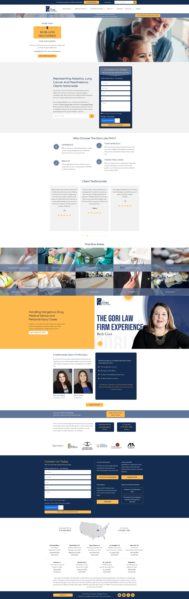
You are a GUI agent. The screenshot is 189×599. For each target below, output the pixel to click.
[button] (81, 235)
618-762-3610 (132, 572)
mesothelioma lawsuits (87, 104)
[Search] (135, 2)
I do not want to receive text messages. (112, 113)
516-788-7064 (134, 555)
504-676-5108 (94, 555)
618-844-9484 (82, 572)
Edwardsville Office (55, 552)
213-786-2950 (114, 555)
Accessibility (87, 596)
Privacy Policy (110, 116)
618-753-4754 (54, 555)
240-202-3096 (74, 555)
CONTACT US (128, 8)
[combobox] (123, 2)
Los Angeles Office (114, 552)
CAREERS (138, 8)
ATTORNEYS (119, 8)
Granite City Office (82, 569)
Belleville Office (132, 569)
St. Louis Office (107, 569)
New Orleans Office (94, 552)
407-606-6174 (57, 572)
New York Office (134, 552)
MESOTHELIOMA (66, 8)
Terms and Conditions (64, 503)
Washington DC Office (74, 552)
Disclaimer (103, 116)
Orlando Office (57, 569)
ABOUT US (109, 8)
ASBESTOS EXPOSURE (80, 8)
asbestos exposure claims (66, 104)
